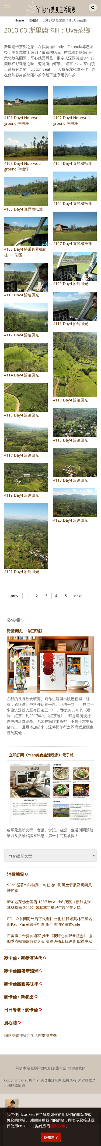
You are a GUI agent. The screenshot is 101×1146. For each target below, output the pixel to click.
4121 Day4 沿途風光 (21, 571)
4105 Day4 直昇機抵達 (72, 203)
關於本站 (23, 1068)
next (78, 595)
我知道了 (50, 1137)
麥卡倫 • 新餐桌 (19, 997)
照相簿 (33, 20)
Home (19, 20)
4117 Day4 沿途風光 (21, 455)
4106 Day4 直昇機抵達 (23, 209)
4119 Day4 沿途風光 (21, 495)
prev (14, 595)
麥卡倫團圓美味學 (21, 984)
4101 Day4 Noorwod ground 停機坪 (22, 120)
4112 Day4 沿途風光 (21, 334)
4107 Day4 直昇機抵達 (72, 243)
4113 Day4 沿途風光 (70, 400)
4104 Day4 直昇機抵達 (72, 163)
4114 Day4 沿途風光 (21, 375)
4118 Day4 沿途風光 (70, 480)
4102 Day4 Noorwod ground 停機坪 (71, 120)
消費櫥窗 (15, 874)
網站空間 (11, 1035)
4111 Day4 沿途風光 (70, 323)
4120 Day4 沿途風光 (70, 520)
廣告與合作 (61, 1068)
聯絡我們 (78, 1068)
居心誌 (10, 1022)
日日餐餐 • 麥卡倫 (21, 1010)
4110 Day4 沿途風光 (21, 294)
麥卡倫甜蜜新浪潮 (21, 971)
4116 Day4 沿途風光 (70, 440)
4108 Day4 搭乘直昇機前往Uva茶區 (25, 252)
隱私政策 (57, 1125)
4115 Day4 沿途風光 (21, 415)
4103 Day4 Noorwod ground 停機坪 (22, 166)
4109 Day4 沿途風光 (70, 283)
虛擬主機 (49, 1035)
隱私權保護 (41, 1068)
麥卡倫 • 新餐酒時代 (23, 958)
